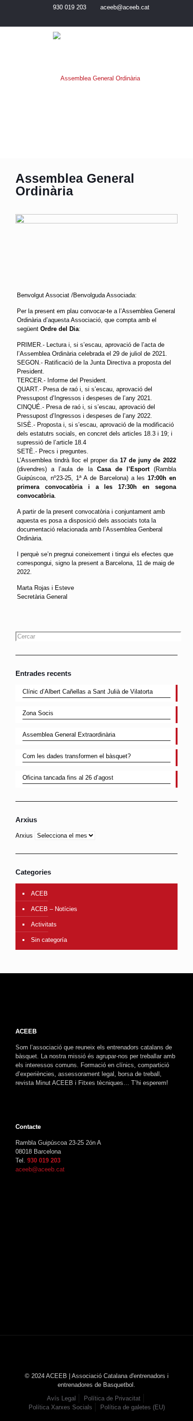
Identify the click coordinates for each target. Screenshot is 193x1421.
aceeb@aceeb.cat (124, 7)
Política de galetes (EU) (132, 1407)
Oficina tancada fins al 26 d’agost (67, 777)
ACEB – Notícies (54, 908)
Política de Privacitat (112, 1398)
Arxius (24, 835)
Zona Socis (37, 713)
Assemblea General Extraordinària (68, 734)
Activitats (44, 924)
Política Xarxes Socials (60, 1407)
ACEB (39, 893)
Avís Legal (61, 1398)
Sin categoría (49, 939)
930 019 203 (69, 7)
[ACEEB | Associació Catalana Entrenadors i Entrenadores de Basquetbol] (96, 78)
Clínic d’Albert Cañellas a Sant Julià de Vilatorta (87, 691)
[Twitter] (91, 19)
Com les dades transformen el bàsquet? (76, 756)
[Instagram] (103, 19)
